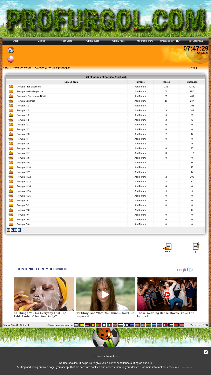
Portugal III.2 (23, 129)
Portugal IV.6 (23, 224)
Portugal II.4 (23, 120)
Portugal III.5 (23, 143)
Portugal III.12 (24, 177)
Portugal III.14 (24, 186)
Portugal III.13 (24, 181)
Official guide (92, 41)
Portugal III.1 (23, 124)
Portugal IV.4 (23, 214)
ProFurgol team (195, 41)
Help (193, 67)
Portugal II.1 (23, 105)
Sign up (41, 41)
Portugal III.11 (23, 172)
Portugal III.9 (23, 162)
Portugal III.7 (23, 153)
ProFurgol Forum (144, 41)
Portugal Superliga (26, 101)
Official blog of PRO (170, 41)
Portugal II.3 (23, 115)
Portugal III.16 (24, 196)
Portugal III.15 (24, 191)
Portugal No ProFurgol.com (30, 91)
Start (15, 41)
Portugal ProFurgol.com (29, 86)
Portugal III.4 (23, 139)
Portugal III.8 (23, 158)
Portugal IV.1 (23, 200)
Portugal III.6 (23, 148)
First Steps (66, 41)
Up (194, 251)
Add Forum (140, 86)
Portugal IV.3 (23, 210)
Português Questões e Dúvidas (32, 96)
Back (167, 251)
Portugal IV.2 (23, 205)
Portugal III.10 (24, 167)
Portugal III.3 (23, 134)
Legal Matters (186, 367)
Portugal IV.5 (23, 219)
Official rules (118, 41)
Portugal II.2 (23, 110)
